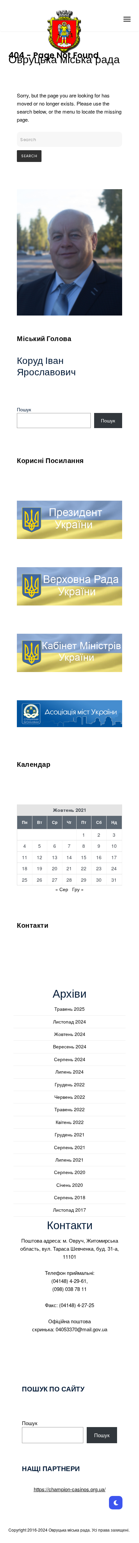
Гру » (78, 889)
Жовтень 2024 (69, 1034)
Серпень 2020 (69, 1172)
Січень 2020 (69, 1184)
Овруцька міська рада (64, 59)
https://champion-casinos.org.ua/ (70, 1489)
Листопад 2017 (69, 1209)
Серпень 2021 (69, 1147)
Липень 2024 (69, 1071)
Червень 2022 (69, 1096)
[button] (127, 16)
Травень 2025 (69, 1008)
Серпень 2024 (69, 1059)
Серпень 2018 (69, 1197)
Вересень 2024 (69, 1046)
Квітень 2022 (70, 1122)
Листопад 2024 (69, 1021)
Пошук (24, 409)
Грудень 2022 (70, 1084)
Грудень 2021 (70, 1134)
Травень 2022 (69, 1109)
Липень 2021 (69, 1159)
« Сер (61, 889)
